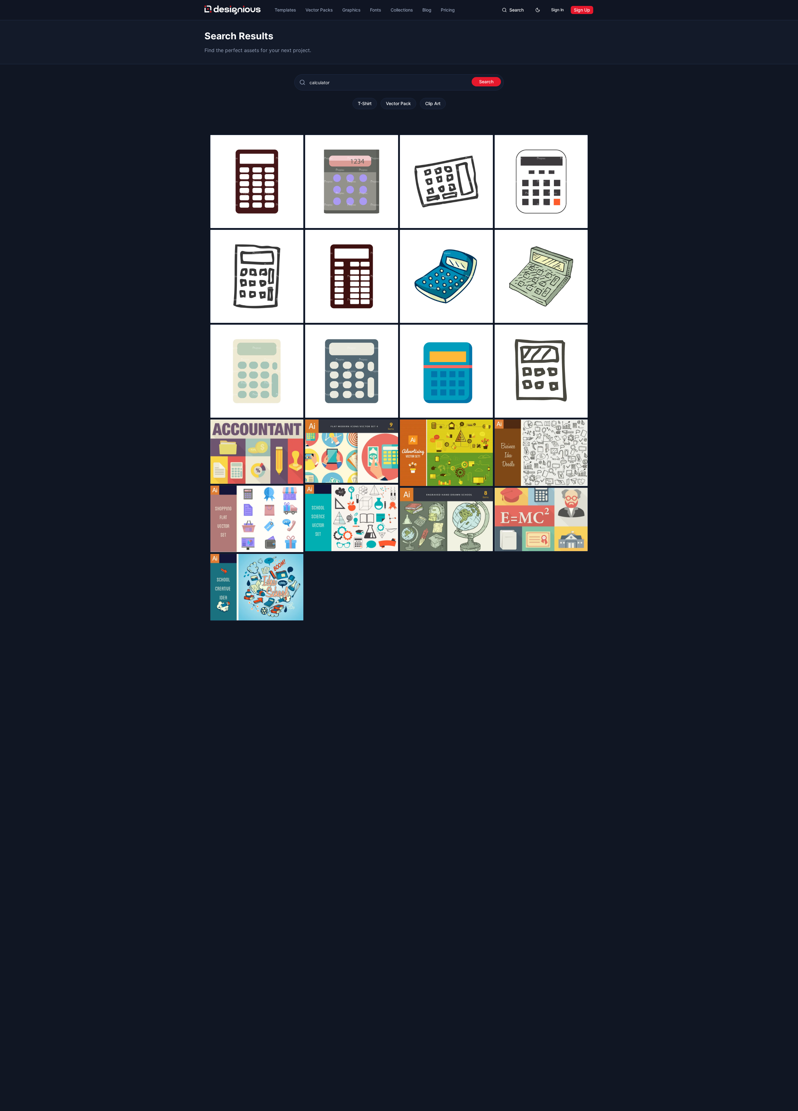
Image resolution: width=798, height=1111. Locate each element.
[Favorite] (295, 220)
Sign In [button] (557, 9)
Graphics (351, 9)
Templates (285, 9)
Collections (402, 9)
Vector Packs (319, 9)
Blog (426, 9)
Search (486, 81)
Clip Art (432, 103)
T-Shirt (365, 103)
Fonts (375, 9)
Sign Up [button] (582, 9)
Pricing (448, 9)
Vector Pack (398, 103)
